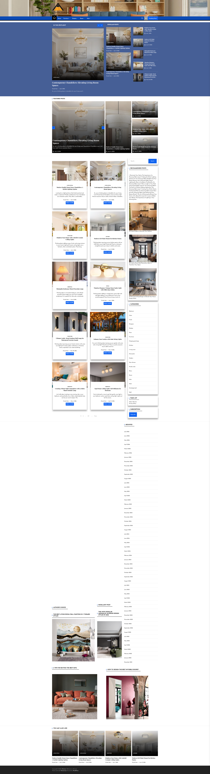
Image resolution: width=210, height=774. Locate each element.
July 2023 (126, 585)
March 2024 (127, 551)
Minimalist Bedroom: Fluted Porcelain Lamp (150, 51)
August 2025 (127, 478)
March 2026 (127, 448)
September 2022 (128, 628)
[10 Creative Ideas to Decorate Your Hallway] (143, 216)
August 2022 (127, 632)
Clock (130, 319)
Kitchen (131, 345)
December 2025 (128, 461)
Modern (131, 358)
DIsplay (74, 18)
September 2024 (128, 525)
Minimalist (132, 353)
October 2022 (127, 623)
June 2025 (127, 487)
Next (95, 416)
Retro (130, 371)
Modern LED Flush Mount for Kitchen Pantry (149, 40)
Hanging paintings (134, 341)
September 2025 (128, 474)
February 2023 (128, 606)
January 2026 (127, 457)
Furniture (66, 18)
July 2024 (126, 534)
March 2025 (127, 500)
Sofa (130, 379)
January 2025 (127, 508)
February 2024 (128, 555)
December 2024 (128, 512)
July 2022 (126, 636)
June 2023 (127, 589)
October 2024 (127, 521)
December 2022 (128, 615)
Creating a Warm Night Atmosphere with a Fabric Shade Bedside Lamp (70, 389)
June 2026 (127, 436)
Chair (130, 315)
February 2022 (128, 653)
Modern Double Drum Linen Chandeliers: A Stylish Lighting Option (118, 47)
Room (81, 18)
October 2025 (127, 470)
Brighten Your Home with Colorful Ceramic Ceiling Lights (150, 29)
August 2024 (127, 529)
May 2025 (127, 491)
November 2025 (128, 465)
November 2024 (128, 517)
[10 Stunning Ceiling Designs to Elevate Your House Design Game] (143, 282)
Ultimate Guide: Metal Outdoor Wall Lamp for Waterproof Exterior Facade (150, 76)
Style (88, 18)
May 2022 (127, 640)
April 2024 (127, 547)
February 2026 (128, 453)
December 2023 (128, 564)
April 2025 (127, 495)
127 (88, 416)
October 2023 (127, 572)
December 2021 (128, 662)
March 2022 (127, 649)
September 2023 (128, 576)
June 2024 (127, 538)
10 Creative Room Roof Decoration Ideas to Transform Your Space (140, 263)
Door (130, 332)
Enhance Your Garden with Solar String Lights (108, 339)
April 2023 (127, 598)
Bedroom (131, 311)
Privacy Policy (132, 403)
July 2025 (126, 483)
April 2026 (127, 444)
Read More (69, 202)
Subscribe (133, 414)
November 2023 (128, 568)
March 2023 (127, 602)
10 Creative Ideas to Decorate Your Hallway (140, 231)
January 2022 (127, 658)
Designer (131, 324)
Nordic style (132, 366)
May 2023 (127, 593)
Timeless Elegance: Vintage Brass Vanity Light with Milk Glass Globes (149, 65)
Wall (130, 392)
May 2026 (127, 440)
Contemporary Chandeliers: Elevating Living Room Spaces (117, 72)
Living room (132, 349)
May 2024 (127, 542)
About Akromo (133, 401)
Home (59, 18)
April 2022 (127, 645)
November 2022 (128, 619)
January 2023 (127, 611)
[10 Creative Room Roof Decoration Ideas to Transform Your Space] (143, 248)
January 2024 (127, 559)
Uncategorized (132, 388)
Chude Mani (55, 88)
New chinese (132, 362)
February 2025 (128, 504)
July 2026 (126, 431)
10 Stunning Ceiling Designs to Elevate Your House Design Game (142, 297)
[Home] (54, 17)
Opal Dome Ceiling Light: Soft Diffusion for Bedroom (107, 389)
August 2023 (127, 581)
